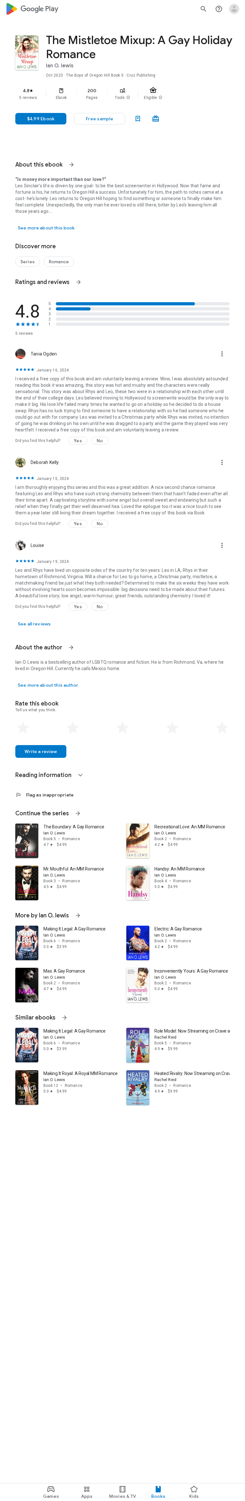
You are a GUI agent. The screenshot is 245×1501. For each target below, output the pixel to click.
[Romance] (59, 261)
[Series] (27, 261)
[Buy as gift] (155, 118)
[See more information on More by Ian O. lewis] (77, 915)
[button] (128, 97)
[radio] (23, 728)
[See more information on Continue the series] (77, 813)
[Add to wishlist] (137, 118)
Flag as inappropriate (44, 795)
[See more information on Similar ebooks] (64, 1017)
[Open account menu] (234, 9)
